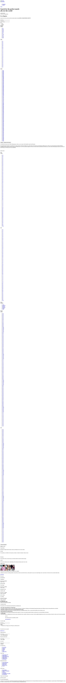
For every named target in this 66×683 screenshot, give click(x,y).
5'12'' (3, 384)
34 (2, 243)
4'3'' (3, 338)
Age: (1, 152)
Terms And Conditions (5, 670)
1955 (3, 115)
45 (2, 178)
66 (2, 196)
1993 (3, 82)
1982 (3, 92)
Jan (2, 28)
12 (2, 50)
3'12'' (3, 331)
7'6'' (3, 424)
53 (2, 185)
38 (2, 172)
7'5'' (3, 421)
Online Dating (4, 655)
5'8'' (3, 375)
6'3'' (3, 391)
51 (2, 183)
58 (2, 189)
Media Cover (4, 664)
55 (2, 187)
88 (2, 215)
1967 (3, 105)
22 (2, 59)
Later (3, 309)
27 (2, 63)
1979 (3, 94)
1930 (3, 137)
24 (2, 160)
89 (2, 216)
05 (2, 44)
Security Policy (4, 663)
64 (2, 194)
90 (2, 217)
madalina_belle (2, 590)
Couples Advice (4, 658)
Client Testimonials (5, 662)
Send (3, 639)
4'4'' (3, 340)
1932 (3, 135)
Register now (2, 630)
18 (2, 55)
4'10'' (3, 354)
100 (2, 300)
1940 (3, 128)
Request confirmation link (15, 625)
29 (2, 65)
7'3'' (3, 417)
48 (2, 255)
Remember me (3, 625)
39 (2, 173)
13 (2, 51)
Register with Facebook (7, 142)
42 (2, 175)
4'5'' (3, 342)
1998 (3, 78)
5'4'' (3, 367)
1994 (3, 81)
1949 (3, 120)
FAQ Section (4, 659)
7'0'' (3, 412)
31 (2, 67)
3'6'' (3, 318)
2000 (3, 76)
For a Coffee (4, 647)
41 (2, 249)
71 (2, 275)
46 (2, 179)
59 (2, 190)
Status (1, 302)
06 (2, 45)
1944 (3, 125)
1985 (3, 89)
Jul (2, 33)
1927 (3, 139)
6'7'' (3, 400)
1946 (3, 123)
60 (2, 191)
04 (2, 43)
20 (2, 57)
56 (2, 262)
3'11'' (3, 329)
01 (2, 41)
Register (2, 142)
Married (3, 306)
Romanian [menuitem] (3, 4)
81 (2, 209)
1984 (3, 90)
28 (2, 64)
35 (2, 169)
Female (2, 24)
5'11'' (3, 382)
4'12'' (3, 358)
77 (2, 206)
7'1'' (3, 413)
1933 (3, 134)
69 (2, 199)
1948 (3, 121)
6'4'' (3, 393)
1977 (3, 96)
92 (2, 219)
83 (2, 211)
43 (2, 176)
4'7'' (3, 347)
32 (2, 167)
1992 (3, 83)
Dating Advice (4, 657)
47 (2, 180)
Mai (3, 31)
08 (2, 47)
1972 (3, 100)
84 (2, 212)
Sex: (1, 22)
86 (2, 288)
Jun (2, 32)
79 (2, 207)
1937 (3, 131)
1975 (3, 98)
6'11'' (3, 408)
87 (2, 214)
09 (2, 48)
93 (2, 294)
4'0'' (3, 332)
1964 (3, 107)
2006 (3, 71)
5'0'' (3, 359)
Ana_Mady (2, 596)
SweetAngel (2, 585)
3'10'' (3, 327)
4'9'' (3, 351)
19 (2, 56)
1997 (3, 79)
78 (2, 281)
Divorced (3, 307)
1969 (3, 103)
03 (2, 42)
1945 (3, 124)
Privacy (3, 665)
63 (2, 268)
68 (2, 198)
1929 (3, 138)
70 (2, 200)
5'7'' (3, 373)
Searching (3, 305)
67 (2, 197)
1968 (3, 104)
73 (2, 202)
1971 (3, 101)
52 (2, 184)
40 (2, 174)
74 (2, 203)
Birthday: (1, 25)
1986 (3, 88)
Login (1, 6)
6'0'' (3, 385)
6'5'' (3, 395)
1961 (3, 110)
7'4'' (3, 420)
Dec (3, 37)
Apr (3, 30)
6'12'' (3, 411)
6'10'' (3, 407)
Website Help (4, 651)
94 (2, 220)
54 (2, 186)
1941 (3, 127)
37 (2, 171)
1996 (3, 80)
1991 (3, 84)
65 (2, 195)
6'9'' (3, 404)
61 (2, 192)
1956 (3, 114)
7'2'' (3, 415)
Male (2, 23)
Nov (3, 36)
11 (2, 49)
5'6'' (3, 371)
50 (2, 182)
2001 (3, 75)
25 (2, 161)
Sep (2, 35)
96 (2, 222)
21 (2, 58)
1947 (3, 122)
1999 (3, 77)
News (3, 650)
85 (2, 213)
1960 (3, 111)
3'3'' (3, 313)
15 (2, 53)
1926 (3, 140)
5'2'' (3, 362)
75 (2, 204)
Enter (1, 624)
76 (2, 205)
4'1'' (3, 334)
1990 (3, 85)
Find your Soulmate (3, 544)
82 (2, 210)
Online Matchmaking (5, 656)
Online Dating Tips (5, 654)
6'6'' (3, 397)
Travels (3, 671)
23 (2, 60)
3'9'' (3, 325)
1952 (3, 118)
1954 (3, 116)
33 (2, 242)
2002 (3, 74)
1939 (3, 129)
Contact (3, 649)
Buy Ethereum (4, 674)
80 (2, 208)
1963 (3, 108)
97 (2, 223)
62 (2, 193)
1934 (3, 133)
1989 (3, 86)
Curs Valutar (4, 672)
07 (2, 46)
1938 (3, 130)
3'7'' (3, 320)
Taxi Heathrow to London (6, 673)
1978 (3, 95)
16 (2, 54)
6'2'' (3, 388)
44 (2, 177)
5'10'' (3, 380)
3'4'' (3, 314)
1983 (3, 91)
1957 (3, 113)
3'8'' (3, 323)
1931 (3, 136)
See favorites (7, 619)
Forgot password (8, 625)
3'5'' (3, 316)
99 (2, 225)
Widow (3, 308)
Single (3, 304)
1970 (3, 102)
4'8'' (3, 349)
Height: (1, 310)
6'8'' (3, 401)
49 (2, 256)
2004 (3, 73)
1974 (3, 99)
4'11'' (3, 355)
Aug (3, 34)
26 (2, 62)
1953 (3, 117)
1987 (3, 87)
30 (2, 66)
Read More (2, 574)
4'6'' (3, 344)
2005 (3, 72)
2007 (3, 70)
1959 (3, 112)
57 (2, 188)
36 (2, 170)
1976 (3, 97)
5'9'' (3, 377)
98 (2, 224)
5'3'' (3, 364)
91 (2, 218)
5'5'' (3, 368)
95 (2, 221)
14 (2, 52)
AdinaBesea (2, 579)
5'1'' (3, 360)
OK (9, 619)
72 (2, 201)
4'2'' (3, 336)
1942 (3, 126)
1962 (3, 109)
